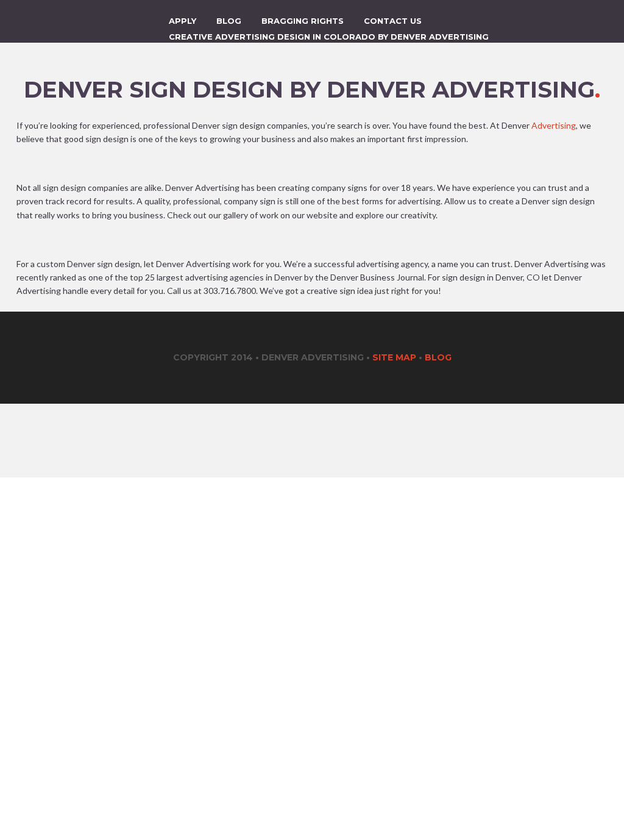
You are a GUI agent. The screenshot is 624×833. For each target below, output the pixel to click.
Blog (228, 21)
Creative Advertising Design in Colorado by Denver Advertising (329, 36)
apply (182, 21)
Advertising (553, 125)
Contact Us (393, 21)
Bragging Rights (302, 21)
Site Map (394, 357)
